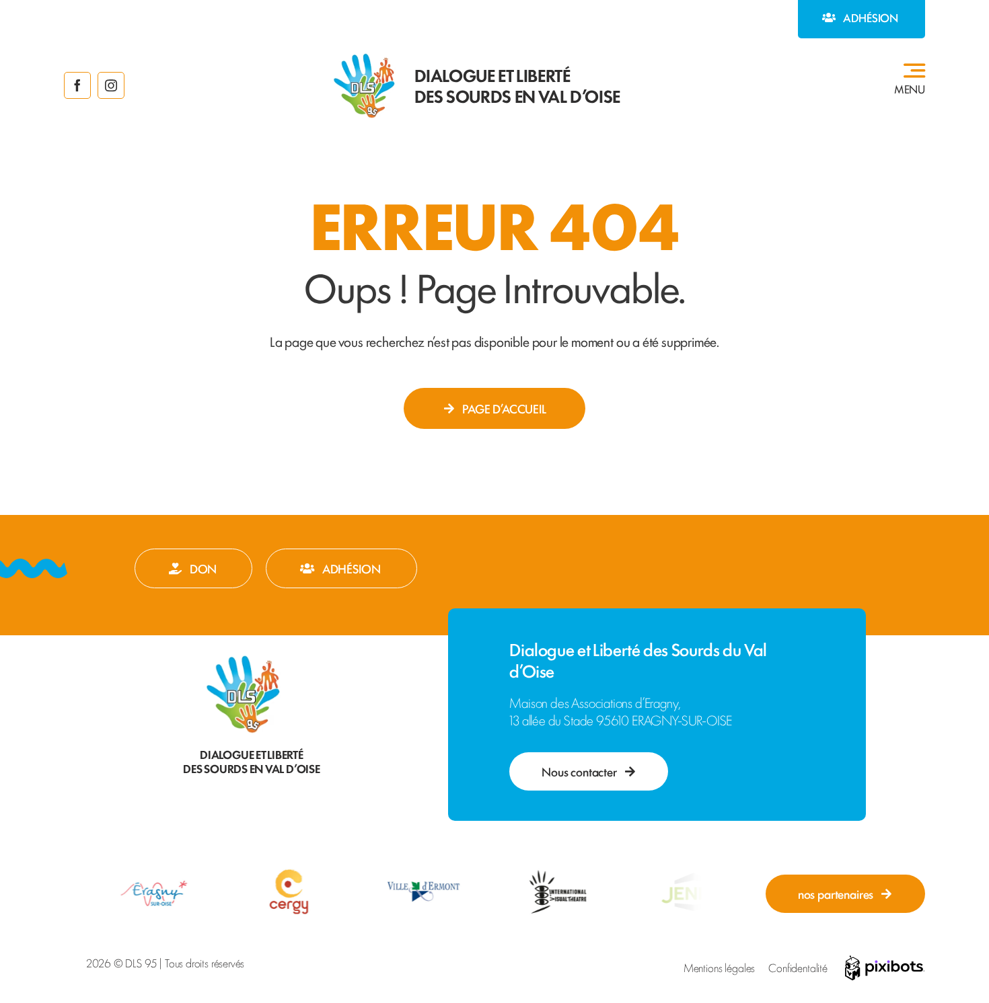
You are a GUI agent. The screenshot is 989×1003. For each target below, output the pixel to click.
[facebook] (77, 85)
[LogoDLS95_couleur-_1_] (364, 57)
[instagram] (111, 85)
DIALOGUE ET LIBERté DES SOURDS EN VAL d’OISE (517, 85)
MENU (909, 89)
